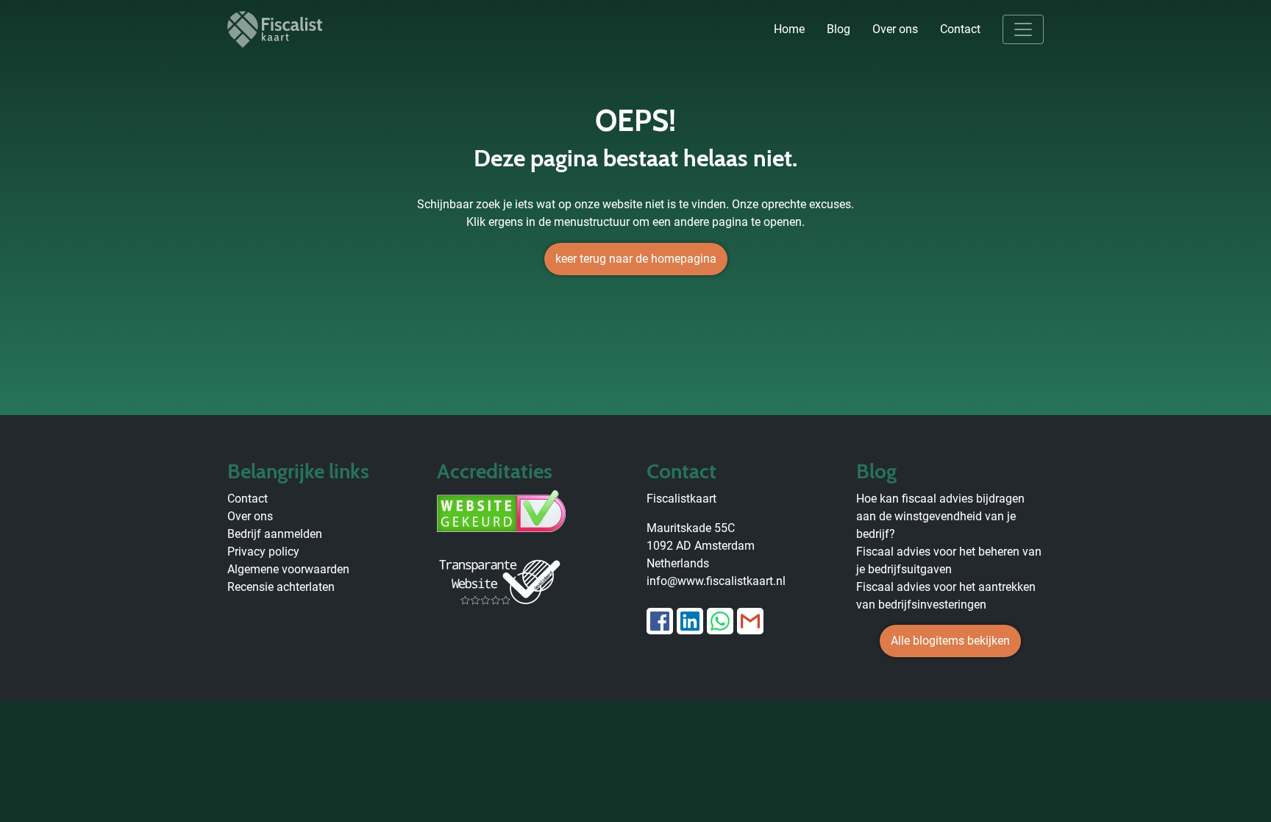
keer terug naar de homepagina (635, 259)
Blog (838, 29)
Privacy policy (263, 552)
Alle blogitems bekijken (950, 641)
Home (789, 29)
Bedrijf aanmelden (274, 534)
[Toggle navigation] (1023, 29)
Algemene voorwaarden (288, 569)
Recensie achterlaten (281, 587)
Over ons (895, 29)
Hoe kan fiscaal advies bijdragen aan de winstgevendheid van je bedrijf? (940, 516)
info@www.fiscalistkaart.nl (716, 581)
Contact (960, 29)
